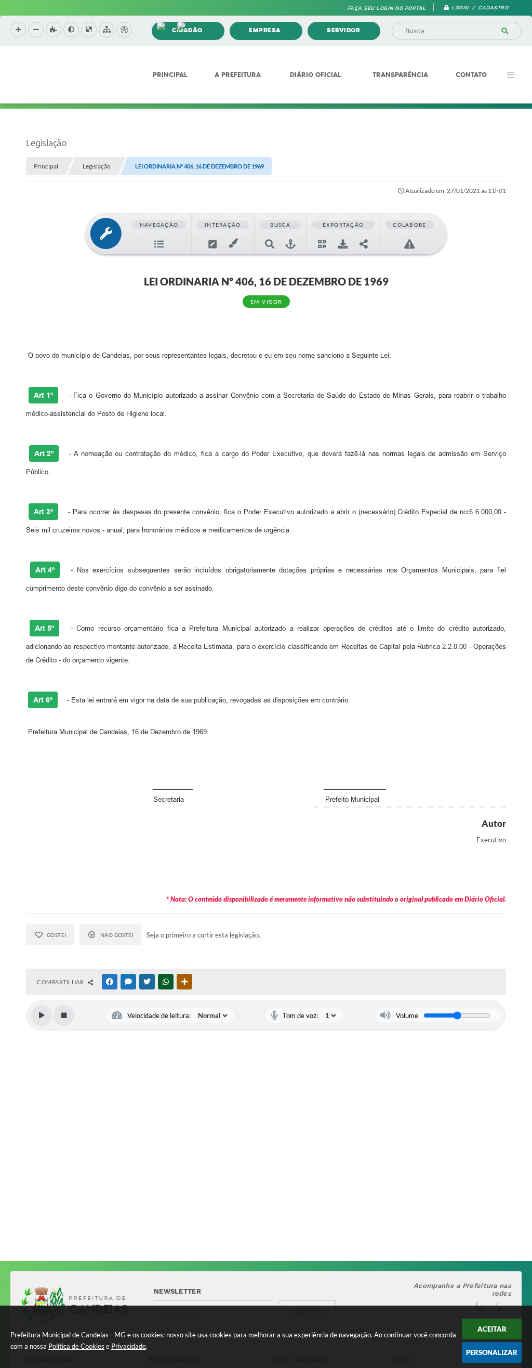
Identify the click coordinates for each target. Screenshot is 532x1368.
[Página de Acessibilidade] (124, 29)
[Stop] (64, 1015)
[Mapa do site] (106, 29)
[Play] (41, 1015)
